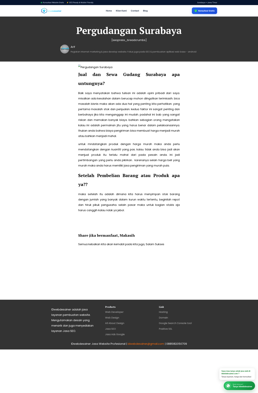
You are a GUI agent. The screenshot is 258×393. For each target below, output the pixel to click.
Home (109, 10)
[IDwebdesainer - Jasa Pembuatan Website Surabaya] (51, 11)
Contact (135, 10)
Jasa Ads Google (115, 334)
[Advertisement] (129, 276)
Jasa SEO (110, 329)
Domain (163, 317)
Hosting (163, 312)
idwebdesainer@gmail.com (146, 344)
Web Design (112, 317)
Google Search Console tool (175, 323)
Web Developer (114, 312)
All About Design (114, 323)
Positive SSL (165, 329)
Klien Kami (121, 10)
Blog (145, 10)
